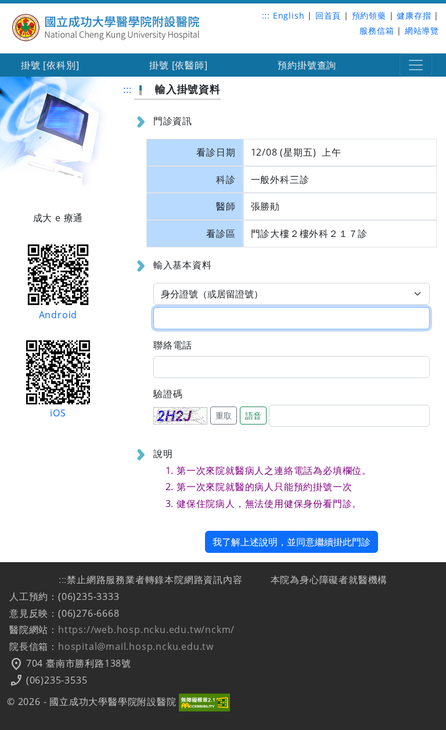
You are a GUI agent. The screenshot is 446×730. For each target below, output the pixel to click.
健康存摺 (414, 15)
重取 (223, 415)
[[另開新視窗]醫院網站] (106, 26)
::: (266, 15)
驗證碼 (167, 393)
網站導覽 (422, 30)
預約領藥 (369, 15)
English (289, 15)
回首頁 (328, 15)
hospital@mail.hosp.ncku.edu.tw (136, 646)
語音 (253, 415)
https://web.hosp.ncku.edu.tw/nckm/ (146, 629)
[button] (416, 65)
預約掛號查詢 (307, 65)
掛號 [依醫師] (178, 65)
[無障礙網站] (204, 701)
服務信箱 (376, 30)
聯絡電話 (172, 345)
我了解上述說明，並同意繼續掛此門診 (292, 541)
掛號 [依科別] (50, 65)
